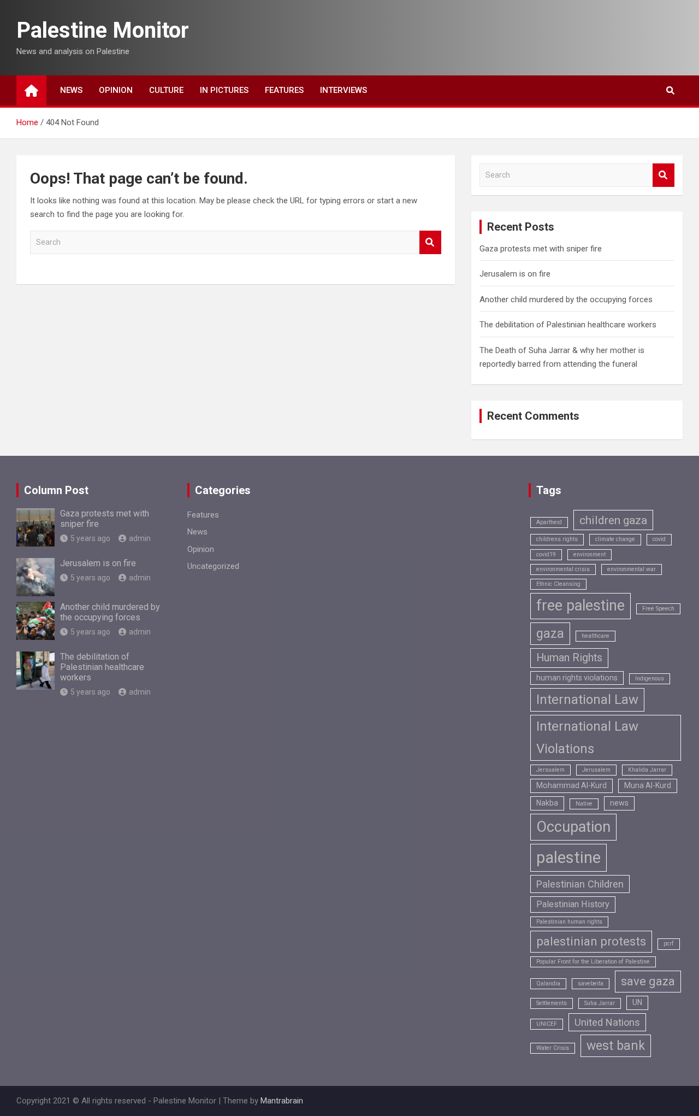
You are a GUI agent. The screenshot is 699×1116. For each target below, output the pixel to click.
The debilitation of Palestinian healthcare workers (567, 325)
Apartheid (549, 522)
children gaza (613, 520)
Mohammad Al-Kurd (571, 785)
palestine (568, 857)
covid (659, 539)
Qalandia (548, 983)
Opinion (116, 90)
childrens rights (557, 539)
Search (430, 242)
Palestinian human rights (569, 921)
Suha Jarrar (599, 1003)
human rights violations (577, 677)
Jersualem (550, 769)
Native (584, 803)
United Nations (607, 1022)
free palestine (580, 605)
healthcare (595, 635)
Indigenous (649, 678)
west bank (616, 1045)
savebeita (590, 983)
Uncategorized (213, 566)
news (619, 802)
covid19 (546, 554)
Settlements (551, 1003)
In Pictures (224, 90)
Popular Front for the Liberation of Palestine (593, 961)
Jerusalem (596, 769)
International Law (587, 699)
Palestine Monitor (102, 30)
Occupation (573, 827)
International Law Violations (587, 737)
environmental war (631, 569)
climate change (615, 539)
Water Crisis (552, 1048)
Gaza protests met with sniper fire (540, 249)
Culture (166, 90)
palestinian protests (591, 941)
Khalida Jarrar (647, 769)
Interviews (343, 90)
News (71, 90)
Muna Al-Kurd (647, 785)
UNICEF (546, 1023)
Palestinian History (572, 904)
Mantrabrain (281, 1101)
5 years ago (90, 538)
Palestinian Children (580, 884)
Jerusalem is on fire (514, 274)
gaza (550, 633)
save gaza (648, 981)
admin (140, 538)
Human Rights (569, 657)
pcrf (669, 943)
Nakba (547, 802)
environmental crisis (563, 569)
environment (589, 554)
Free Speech (658, 608)
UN (637, 1002)
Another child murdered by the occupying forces (566, 299)
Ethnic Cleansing (558, 584)
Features (284, 90)
